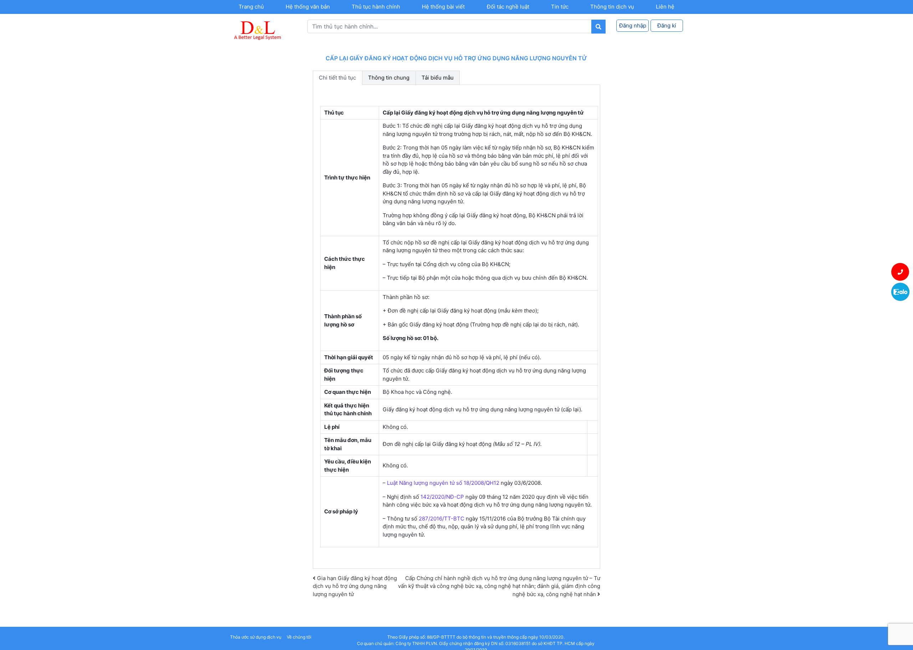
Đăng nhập (632, 25)
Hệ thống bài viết (443, 6)
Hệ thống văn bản (308, 6)
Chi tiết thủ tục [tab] (337, 77)
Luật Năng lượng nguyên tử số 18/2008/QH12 (443, 482)
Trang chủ (251, 6)
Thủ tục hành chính (376, 6)
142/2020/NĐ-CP (442, 496)
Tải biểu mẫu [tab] (438, 77)
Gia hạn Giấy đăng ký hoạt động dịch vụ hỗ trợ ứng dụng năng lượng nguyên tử (355, 586)
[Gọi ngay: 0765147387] (900, 272)
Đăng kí (666, 25)
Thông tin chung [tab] (388, 77)
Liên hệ (665, 6)
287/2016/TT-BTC (441, 518)
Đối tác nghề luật (508, 6)
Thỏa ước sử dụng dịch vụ (255, 637)
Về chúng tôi (299, 637)
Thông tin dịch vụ (612, 6)
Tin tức (559, 6)
